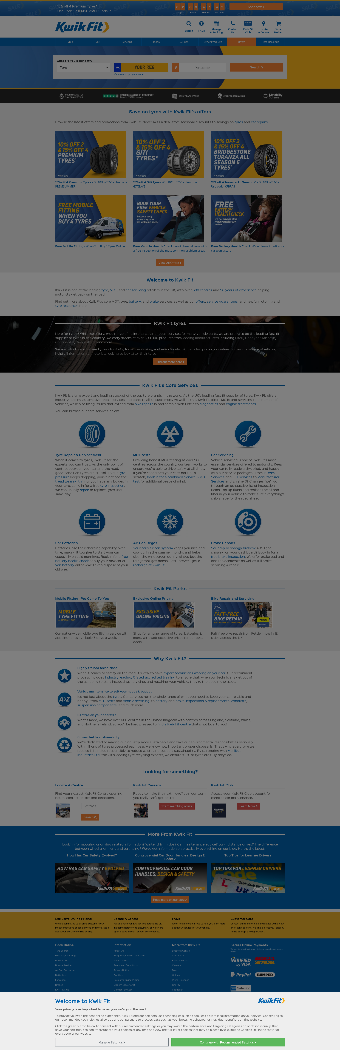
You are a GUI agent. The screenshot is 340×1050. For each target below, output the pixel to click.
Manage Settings (111, 1042)
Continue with (227, 1042)
